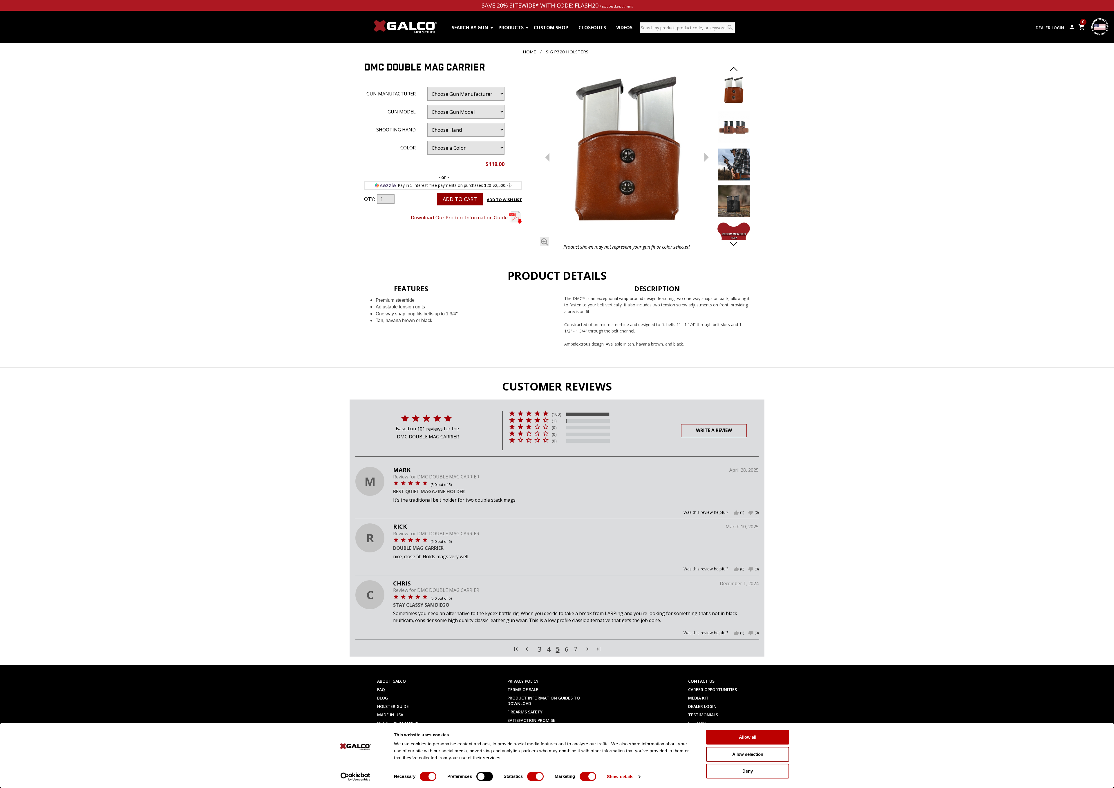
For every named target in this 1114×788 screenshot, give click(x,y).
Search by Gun (470, 27)
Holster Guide (393, 706)
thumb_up (736, 512)
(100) (556, 414)
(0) (554, 427)
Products (511, 27)
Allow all (747, 737)
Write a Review (714, 430)
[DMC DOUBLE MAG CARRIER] (627, 152)
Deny (747, 771)
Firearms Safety (524, 712)
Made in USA (390, 714)
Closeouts (592, 27)
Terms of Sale (522, 689)
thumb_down (750, 512)
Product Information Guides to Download (543, 700)
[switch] (484, 776)
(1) (554, 421)
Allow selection (747, 754)
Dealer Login (1050, 27)
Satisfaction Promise (531, 720)
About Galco (391, 681)
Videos (624, 27)
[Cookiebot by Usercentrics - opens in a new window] (355, 776)
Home (529, 52)
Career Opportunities (712, 689)
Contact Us (701, 681)
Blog (382, 698)
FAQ (381, 689)
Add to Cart (460, 199)
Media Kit (698, 698)
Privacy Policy (522, 681)
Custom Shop (551, 27)
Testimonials (703, 714)
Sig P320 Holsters (567, 52)
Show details (620, 776)
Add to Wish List (504, 199)
